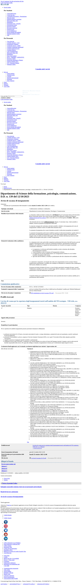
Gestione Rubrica (11, 50)
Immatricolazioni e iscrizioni (14, 19)
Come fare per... (11, 15)
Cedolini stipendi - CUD (13, 43)
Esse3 (5, 82)
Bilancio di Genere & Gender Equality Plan (15, 551)
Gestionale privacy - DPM (13, 45)
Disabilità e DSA (8, 550)
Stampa (6, 480)
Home (5, 186)
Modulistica (10, 22)
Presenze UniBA (11, 58)
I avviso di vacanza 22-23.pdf (38, 458)
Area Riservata (7, 553)
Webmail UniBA (11, 64)
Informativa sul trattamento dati (12, 564)
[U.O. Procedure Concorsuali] (12, 94)
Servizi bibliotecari (11, 31)
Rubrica (6, 83)
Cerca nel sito (4, 96)
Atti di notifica (7, 571)
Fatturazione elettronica (10, 563)
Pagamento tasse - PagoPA (14, 23)
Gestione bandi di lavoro (13, 48)
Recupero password (12, 28)
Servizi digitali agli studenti (14, 32)
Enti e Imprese (10, 80)
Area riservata (10, 41)
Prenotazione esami (12, 25)
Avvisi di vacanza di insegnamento (12, 496)
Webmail (6, 85)
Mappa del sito (7, 558)
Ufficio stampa (7, 545)
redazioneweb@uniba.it (43, 584)
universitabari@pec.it (15, 584)
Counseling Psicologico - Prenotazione (17, 16)
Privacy (6, 560)
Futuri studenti (10, 73)
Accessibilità (15, 558)
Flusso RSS (7, 478)
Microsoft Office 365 (12, 20)
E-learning (6, 561)
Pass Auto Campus (12, 56)
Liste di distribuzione (12, 51)
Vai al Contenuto (5, 1)
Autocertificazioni (11, 13)
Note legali (11, 560)
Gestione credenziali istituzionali (15, 47)
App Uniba (7, 86)
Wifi (8, 35)
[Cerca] (22, 96)
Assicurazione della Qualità (11, 578)
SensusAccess (10, 29)
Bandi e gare (7, 574)
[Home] (35, 94)
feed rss (9, 505)
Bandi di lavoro (8, 188)
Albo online (7, 570)
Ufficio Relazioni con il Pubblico (12, 542)
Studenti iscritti (11, 75)
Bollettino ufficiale (8, 572)
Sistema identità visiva (12, 61)
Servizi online (7, 7)
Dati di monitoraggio (9, 577)
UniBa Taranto (7, 518)
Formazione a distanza (12, 44)
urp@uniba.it (4, 584)
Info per (6, 72)
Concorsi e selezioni (9, 575)
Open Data (6, 555)
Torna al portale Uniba (9, 483)
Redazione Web (8, 547)
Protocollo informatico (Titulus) (15, 60)
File (28, 442)
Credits (5, 557)
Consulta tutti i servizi (42, 69)
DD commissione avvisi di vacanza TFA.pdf (42, 293)
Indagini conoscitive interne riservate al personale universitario (21, 487)
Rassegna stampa (11, 26)
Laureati (9, 76)
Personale (9, 79)
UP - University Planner (13, 63)
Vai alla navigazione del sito (16, 1)
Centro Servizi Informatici (10, 548)
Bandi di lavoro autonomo (9, 492)
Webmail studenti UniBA (13, 33)
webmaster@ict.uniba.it (29, 584)
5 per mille (6, 565)
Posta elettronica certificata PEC (12, 544)
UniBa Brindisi (8, 515)
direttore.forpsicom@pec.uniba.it (37, 217)
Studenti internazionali (12, 78)
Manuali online (11, 18)
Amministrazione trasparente (11, 568)
